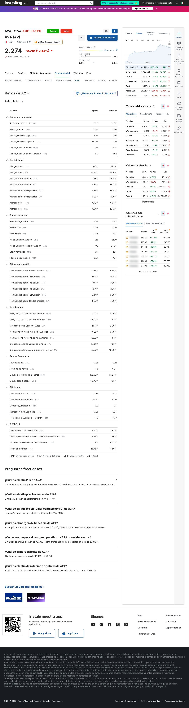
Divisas (129, 33)
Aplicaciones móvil (147, 621)
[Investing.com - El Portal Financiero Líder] (16, 3)
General (9, 73)
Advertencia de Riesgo (175, 701)
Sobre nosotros (173, 615)
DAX (128, 86)
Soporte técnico (173, 627)
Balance (48, 80)
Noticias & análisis (40, 73)
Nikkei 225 (130, 91)
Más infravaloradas (134, 223)
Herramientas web (146, 633)
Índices (139, 33)
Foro (89, 73)
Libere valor (109, 50)
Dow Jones (131, 72)
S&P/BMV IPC (132, 67)
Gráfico (22, 73)
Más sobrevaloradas (155, 223)
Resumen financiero (13, 80)
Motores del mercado (138, 106)
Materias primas (150, 33)
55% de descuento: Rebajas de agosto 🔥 (119, 3)
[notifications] (177, 2)
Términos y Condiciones (125, 701)
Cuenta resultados (34, 80)
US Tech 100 (131, 81)
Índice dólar (131, 95)
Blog (140, 615)
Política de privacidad (150, 701)
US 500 (129, 77)
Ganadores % (146, 114)
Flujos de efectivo (63, 80)
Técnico (78, 73)
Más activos (131, 114)
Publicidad (171, 621)
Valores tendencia (136, 165)
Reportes (102, 80)
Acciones (163, 33)
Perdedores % (162, 114)
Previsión (113, 80)
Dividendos (89, 80)
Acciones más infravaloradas (134, 214)
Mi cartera (142, 627)
